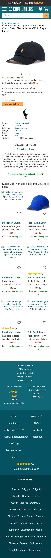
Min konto (14, 423)
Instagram (37, 436)
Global (30, 516)
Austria (15, 489)
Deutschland (15, 509)
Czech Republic (19, 502)
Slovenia (13, 543)
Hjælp (14, 416)
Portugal (19, 536)
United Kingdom (16, 550)
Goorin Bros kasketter (25, 373)
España (28, 509)
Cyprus (35, 496)
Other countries (35, 550)
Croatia (26, 496)
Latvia (39, 523)
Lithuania (14, 529)
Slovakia (41, 536)
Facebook (37, 430)
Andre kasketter (22, 123)
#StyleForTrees (13, 430)
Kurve (17, 133)
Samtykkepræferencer (16, 436)
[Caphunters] (15, 9)
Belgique (25, 489)
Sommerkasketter (25, 365)
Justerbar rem (21, 128)
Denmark (35, 502)
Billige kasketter (26, 369)
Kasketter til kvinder (25, 377)
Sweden (24, 543)
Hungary (13, 523)
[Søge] (46, 15)
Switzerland (36, 543)
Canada (16, 496)
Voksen (18, 125)
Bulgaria (36, 489)
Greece (39, 516)
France (21, 516)
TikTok (37, 423)
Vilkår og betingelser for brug (13, 450)
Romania (30, 536)
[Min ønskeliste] (40, 8)
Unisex (18, 130)
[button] (21, 74)
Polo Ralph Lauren (10, 23)
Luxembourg (27, 529)
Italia (31, 523)
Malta (39, 529)
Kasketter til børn (25, 380)
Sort (17, 135)
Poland (9, 536)
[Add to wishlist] (19, 213)
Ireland (23, 523)
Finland (11, 516)
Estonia (38, 509)
